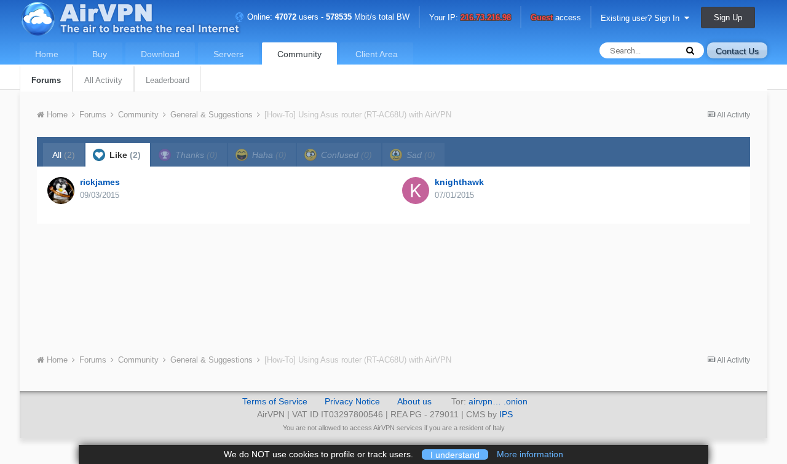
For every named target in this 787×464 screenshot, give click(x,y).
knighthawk (459, 182)
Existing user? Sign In (642, 18)
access (556, 18)
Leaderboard (167, 80)
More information (530, 454)
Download (160, 54)
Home (46, 54)
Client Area (376, 54)
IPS (506, 414)
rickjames (100, 182)
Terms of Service (274, 401)
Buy (99, 54)
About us (414, 401)
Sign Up (728, 17)
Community (299, 54)
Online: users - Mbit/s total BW (327, 17)
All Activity (103, 80)
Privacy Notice (352, 401)
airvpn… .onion (498, 401)
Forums (46, 80)
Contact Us (737, 51)
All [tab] (63, 155)
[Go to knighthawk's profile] (415, 190)
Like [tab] (124, 155)
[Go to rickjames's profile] (60, 190)
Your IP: (470, 18)
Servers (228, 54)
